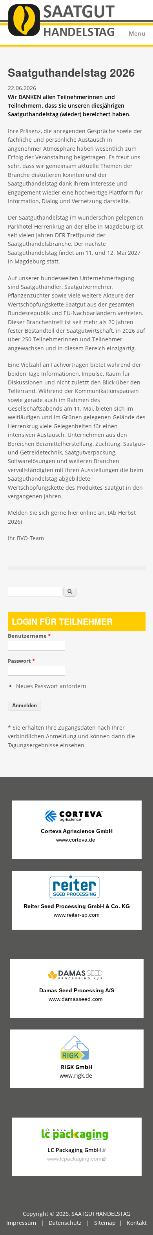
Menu (137, 33)
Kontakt (137, 1222)
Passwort (21, 660)
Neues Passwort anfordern (51, 686)
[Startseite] (77, 22)
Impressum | (27, 1222)
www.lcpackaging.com (76, 1159)
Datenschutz (65, 1222)
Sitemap (105, 1222)
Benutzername (29, 635)
